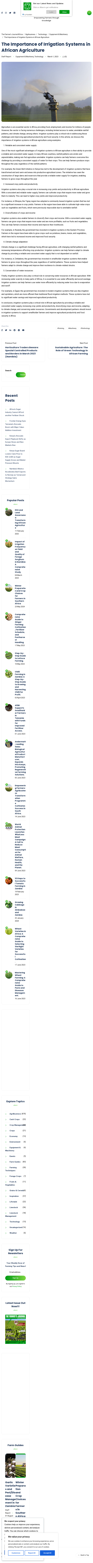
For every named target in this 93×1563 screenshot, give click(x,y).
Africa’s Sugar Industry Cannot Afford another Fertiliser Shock (14, 412)
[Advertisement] (15, 1050)
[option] (10, 1487)
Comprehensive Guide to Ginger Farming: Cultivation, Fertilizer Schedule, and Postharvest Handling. (20, 628)
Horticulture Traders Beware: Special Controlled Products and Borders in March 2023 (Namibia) (22, 352)
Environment (15, 1142)
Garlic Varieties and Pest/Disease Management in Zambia (10, 1494)
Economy (14, 1136)
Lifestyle (13, 1202)
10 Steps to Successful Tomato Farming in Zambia (20, 883)
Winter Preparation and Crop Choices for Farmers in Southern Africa (21, 1499)
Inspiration (14, 1196)
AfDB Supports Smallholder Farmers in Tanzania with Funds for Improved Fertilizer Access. (20, 718)
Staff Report (6, 57)
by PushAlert (28, 14)
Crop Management (17, 1125)
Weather (13, 1233)
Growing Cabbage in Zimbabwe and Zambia (20, 908)
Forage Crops (15, 1176)
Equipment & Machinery (25, 57)
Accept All (47, 1553)
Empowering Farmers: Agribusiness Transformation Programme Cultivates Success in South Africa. (20, 799)
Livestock (14, 1207)
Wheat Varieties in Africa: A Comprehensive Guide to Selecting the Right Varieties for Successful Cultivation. (20, 945)
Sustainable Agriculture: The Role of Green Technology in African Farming (71, 350)
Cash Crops (15, 1119)
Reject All (31, 1553)
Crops (12, 1131)
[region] (31, 1545)
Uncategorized (16, 1227)
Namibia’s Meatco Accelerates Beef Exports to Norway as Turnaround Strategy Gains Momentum (15, 475)
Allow (64, 12)
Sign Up (15, 1278)
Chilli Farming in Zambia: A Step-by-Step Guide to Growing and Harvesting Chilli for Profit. (20, 683)
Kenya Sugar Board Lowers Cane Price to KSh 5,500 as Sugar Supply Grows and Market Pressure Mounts (15, 457)
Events (12, 1156)
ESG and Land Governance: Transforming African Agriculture (20, 519)
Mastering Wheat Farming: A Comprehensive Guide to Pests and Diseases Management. (20, 984)
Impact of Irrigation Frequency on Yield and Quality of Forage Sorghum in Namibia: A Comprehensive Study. (20, 556)
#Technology (85, 328)
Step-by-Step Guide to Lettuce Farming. (20, 657)
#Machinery (72, 328)
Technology (39, 57)
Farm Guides (15, 1162)
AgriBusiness (15, 1114)
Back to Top (85, 1555)
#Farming (60, 328)
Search (8, 370)
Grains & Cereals (17, 1190)
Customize (16, 1553)
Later (51, 12)
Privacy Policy (17, 1286)
